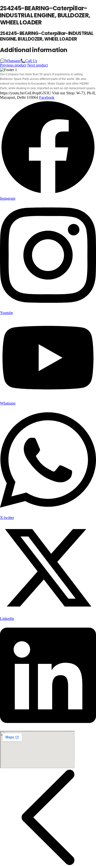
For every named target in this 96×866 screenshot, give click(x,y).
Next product (37, 65)
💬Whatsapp (10, 61)
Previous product (13, 65)
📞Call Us (28, 61)
